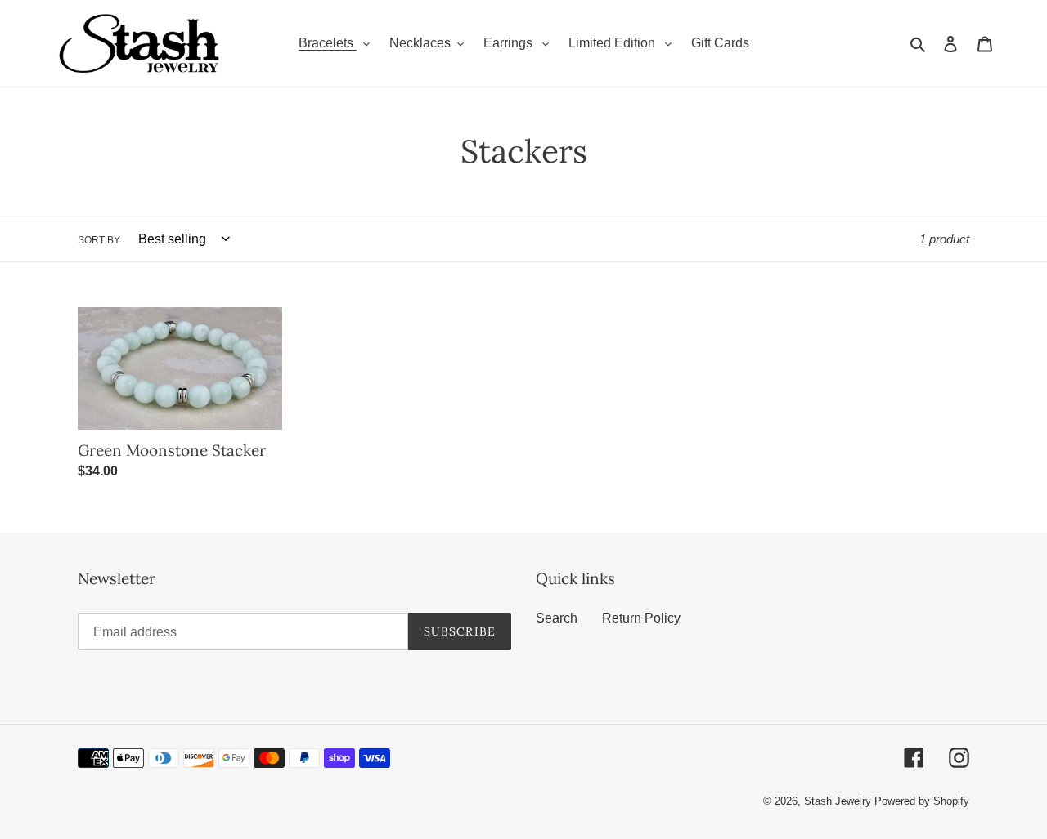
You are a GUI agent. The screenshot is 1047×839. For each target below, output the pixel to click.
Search (556, 618)
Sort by (99, 240)
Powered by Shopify (921, 801)
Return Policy (641, 618)
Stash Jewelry (839, 801)
